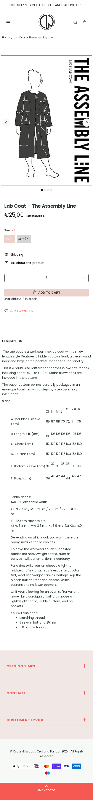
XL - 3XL (24, 239)
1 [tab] (42, 190)
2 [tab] (45, 190)
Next (87, 123)
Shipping (16, 254)
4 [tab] (51, 190)
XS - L (9, 239)
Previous (6, 123)
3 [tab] (48, 190)
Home (6, 37)
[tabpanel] (46, 120)
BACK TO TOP (46, 790)
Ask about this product (27, 263)
